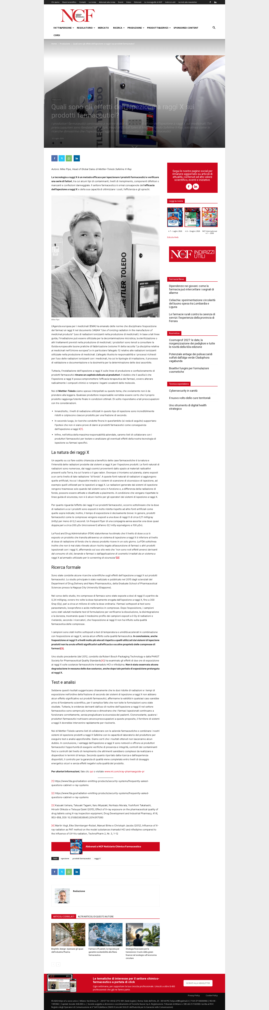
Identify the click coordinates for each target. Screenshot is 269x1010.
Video (128, 2)
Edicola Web (173, 237)
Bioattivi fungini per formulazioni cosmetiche (189, 370)
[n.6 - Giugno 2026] (192, 218)
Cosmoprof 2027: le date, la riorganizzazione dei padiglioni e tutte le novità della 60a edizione (192, 343)
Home (54, 43)
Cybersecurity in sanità (183, 390)
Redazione (79, 891)
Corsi (57, 35)
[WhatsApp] (69, 158)
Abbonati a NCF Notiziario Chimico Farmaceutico (113, 846)
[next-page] (58, 964)
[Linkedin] (215, 2)
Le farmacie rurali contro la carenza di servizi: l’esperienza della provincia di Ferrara (192, 318)
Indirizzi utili (170, 2)
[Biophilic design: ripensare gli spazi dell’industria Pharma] (68, 934)
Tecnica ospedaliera (179, 384)
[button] (214, 28)
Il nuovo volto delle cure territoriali (190, 398)
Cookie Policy (212, 995)
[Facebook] (210, 2)
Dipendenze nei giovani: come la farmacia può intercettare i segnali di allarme (191, 289)
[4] (102, 660)
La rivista (92, 2)
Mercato (103, 27)
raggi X (97, 858)
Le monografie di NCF (153, 2)
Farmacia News (176, 279)
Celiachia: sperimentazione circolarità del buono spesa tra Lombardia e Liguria (192, 303)
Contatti (82, 2)
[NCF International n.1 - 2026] (210, 218)
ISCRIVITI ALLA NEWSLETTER (198, 983)
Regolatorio (85, 27)
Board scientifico (69, 2)
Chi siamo (55, 2)
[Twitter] (62, 158)
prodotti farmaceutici (82, 858)
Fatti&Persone (63, 27)
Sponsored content (186, 27)
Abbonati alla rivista (107, 2)
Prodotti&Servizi (157, 27)
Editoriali (137, 2)
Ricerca (117, 27)
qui (91, 771)
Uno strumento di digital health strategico (188, 407)
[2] (52, 793)
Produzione (134, 27)
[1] (81, 429)
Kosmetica (174, 333)
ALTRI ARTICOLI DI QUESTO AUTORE (96, 916)
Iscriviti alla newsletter (187, 2)
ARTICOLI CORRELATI (63, 916)
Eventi (120, 2)
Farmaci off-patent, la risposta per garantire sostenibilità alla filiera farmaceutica (104, 952)
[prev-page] (53, 964)
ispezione (65, 858)
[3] (52, 805)
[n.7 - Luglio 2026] (76, 846)
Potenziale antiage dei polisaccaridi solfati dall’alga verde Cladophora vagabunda (190, 358)
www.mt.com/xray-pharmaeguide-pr (124, 771)
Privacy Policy (194, 995)
